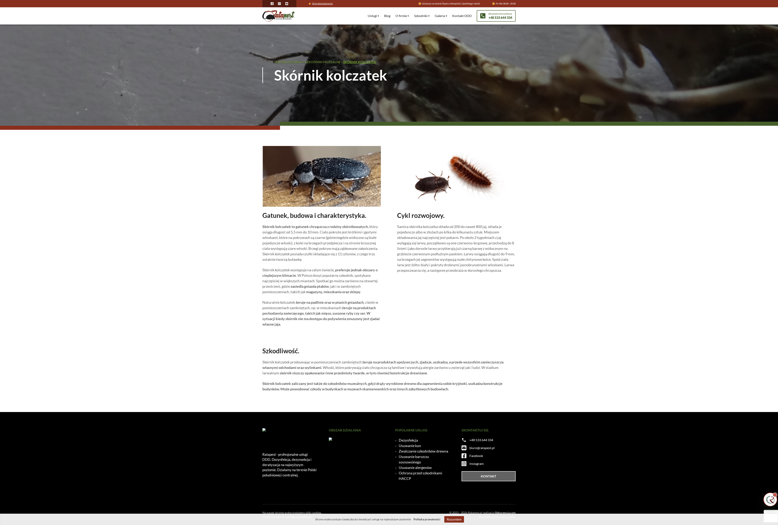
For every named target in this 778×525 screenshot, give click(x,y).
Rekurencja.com (505, 512)
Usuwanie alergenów (415, 467)
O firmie (401, 16)
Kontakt (488, 476)
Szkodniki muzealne (323, 62)
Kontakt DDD (462, 16)
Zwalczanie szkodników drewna (423, 451)
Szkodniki (420, 16)
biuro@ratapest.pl (482, 448)
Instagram (476, 463)
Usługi (372, 16)
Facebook (476, 456)
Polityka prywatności (427, 519)
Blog (387, 16)
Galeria (440, 16)
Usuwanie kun (410, 445)
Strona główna (288, 62)
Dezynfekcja (408, 440)
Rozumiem (454, 519)
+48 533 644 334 (481, 440)
